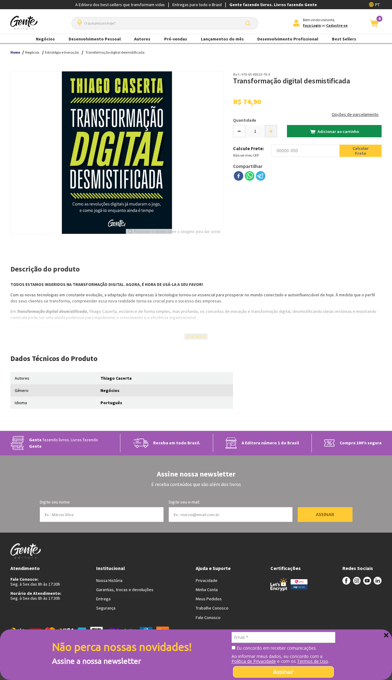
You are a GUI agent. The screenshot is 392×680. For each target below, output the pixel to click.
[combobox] (164, 23)
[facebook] (238, 176)
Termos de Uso (312, 661)
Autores (142, 39)
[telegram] (261, 176)
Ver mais (196, 336)
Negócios (45, 39)
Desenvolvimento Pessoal (95, 39)
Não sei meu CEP (246, 155)
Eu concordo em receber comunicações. (276, 648)
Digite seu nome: (55, 501)
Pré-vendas (175, 39)
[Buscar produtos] (249, 23)
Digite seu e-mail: (184, 501)
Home (15, 52)
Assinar (283, 672)
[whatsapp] (249, 176)
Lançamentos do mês (222, 39)
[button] (78, 20)
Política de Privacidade (254, 661)
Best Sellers (344, 39)
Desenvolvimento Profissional (287, 39)
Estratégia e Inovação (62, 52)
